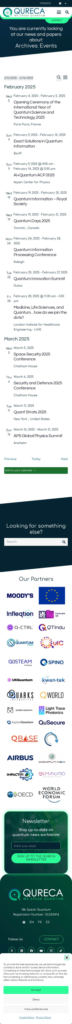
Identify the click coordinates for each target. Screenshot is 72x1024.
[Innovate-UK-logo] (52, 614)
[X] (11, 950)
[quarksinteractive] (20, 695)
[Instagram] (51, 950)
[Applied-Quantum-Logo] (20, 722)
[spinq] (52, 662)
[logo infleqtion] (20, 614)
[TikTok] (60, 950)
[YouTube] (41, 950)
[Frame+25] (52, 710)
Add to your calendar (18, 470)
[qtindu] (52, 627)
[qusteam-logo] (20, 662)
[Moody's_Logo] (20, 595)
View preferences (36, 1009)
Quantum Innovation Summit (39, 278)
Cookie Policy (26, 1017)
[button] (67, 957)
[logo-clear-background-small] (24, 12)
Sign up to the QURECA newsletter (36, 858)
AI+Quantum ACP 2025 (34, 175)
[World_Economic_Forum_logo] (52, 794)
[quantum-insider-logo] (20, 643)
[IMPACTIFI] (20, 774)
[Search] (64, 542)
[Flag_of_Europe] (52, 595)
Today (36, 459)
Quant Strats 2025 (30, 412)
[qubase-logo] (25, 739)
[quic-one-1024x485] (52, 643)
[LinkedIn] (21, 950)
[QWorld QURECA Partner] (52, 695)
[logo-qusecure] (52, 722)
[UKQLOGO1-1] (20, 680)
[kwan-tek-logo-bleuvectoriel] (52, 680)
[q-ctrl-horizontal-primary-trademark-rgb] (20, 627)
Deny (36, 999)
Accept (36, 990)
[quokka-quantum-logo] (20, 710)
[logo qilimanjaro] (52, 774)
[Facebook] (31, 950)
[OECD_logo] (20, 794)
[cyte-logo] (51, 738)
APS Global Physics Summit (38, 436)
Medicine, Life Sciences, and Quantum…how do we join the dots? (40, 312)
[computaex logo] (52, 758)
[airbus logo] (20, 757)
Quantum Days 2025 (32, 221)
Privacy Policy (43, 1017)
